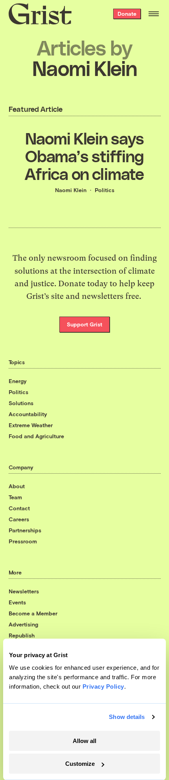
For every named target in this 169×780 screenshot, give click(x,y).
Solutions (21, 403)
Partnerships (25, 530)
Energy (18, 381)
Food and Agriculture (36, 436)
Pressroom (23, 541)
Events (17, 602)
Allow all (84, 740)
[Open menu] (154, 13)
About (17, 486)
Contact (19, 508)
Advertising (23, 624)
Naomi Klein (70, 190)
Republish (22, 635)
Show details (127, 716)
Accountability (28, 414)
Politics (104, 190)
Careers (19, 519)
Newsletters (24, 591)
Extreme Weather (31, 425)
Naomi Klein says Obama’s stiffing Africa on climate (84, 155)
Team (15, 497)
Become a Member (33, 613)
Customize (80, 763)
